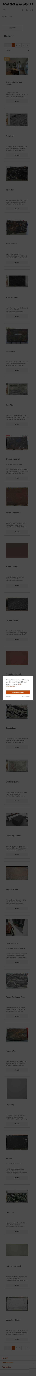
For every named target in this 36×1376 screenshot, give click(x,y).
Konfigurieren (26, 696)
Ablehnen (9, 696)
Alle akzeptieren (18, 692)
